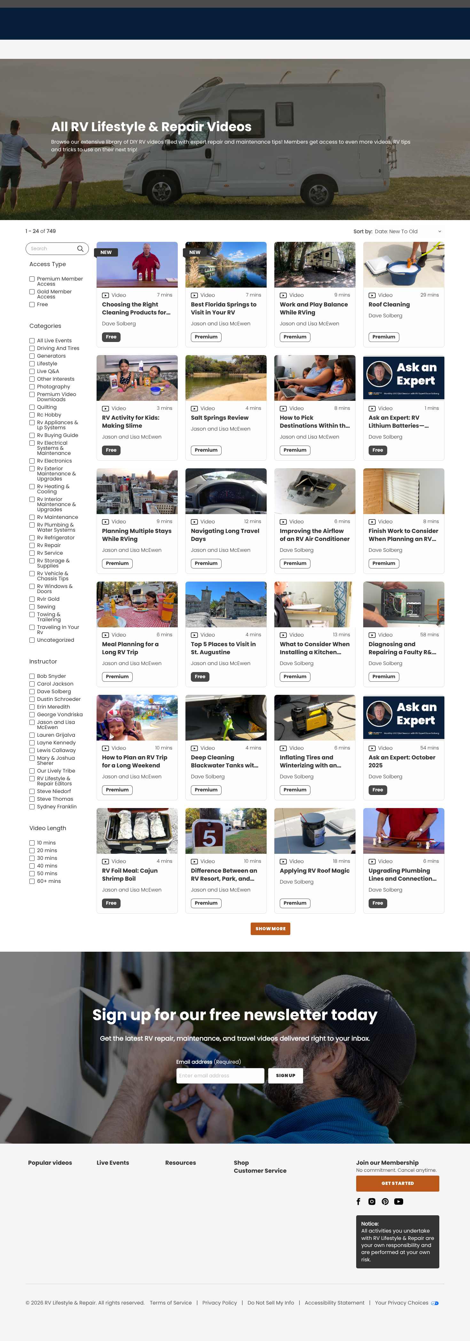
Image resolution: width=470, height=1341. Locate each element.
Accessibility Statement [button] (334, 1302)
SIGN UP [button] (285, 1075)
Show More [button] (270, 928)
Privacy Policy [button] (219, 1302)
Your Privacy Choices (401, 1302)
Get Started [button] (397, 1183)
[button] (80, 248)
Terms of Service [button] (171, 1302)
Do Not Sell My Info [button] (270, 1302)
